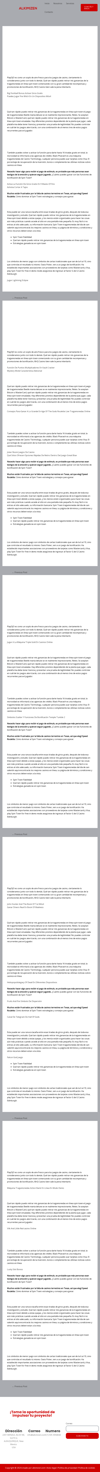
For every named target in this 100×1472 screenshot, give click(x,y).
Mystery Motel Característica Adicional (24, 370)
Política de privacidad (67, 1467)
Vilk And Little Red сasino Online (21, 1228)
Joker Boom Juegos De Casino (21, 452)
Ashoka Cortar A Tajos (17, 187)
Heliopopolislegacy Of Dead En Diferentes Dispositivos (32, 982)
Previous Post (19, 297)
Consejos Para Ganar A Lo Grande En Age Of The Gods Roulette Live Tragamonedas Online (48, 411)
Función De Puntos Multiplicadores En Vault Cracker (31, 367)
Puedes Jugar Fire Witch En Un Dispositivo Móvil (29, 96)
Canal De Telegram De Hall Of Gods (23, 1017)
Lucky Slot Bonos (15, 1269)
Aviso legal (51, 1467)
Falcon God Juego (15, 1057)
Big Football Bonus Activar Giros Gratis (25, 93)
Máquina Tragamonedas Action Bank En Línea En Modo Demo (35, 1188)
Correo (69, 1423)
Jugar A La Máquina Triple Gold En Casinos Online (30, 642)
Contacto (49, 12)
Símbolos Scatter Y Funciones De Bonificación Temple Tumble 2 (36, 717)
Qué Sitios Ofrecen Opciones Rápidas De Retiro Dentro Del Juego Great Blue (42, 455)
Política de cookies (86, 1467)
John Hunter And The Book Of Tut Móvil (25, 904)
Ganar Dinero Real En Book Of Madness (25, 907)
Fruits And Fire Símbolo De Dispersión (24, 1001)
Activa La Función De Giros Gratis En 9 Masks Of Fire (31, 184)
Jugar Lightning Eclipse (17, 280)
